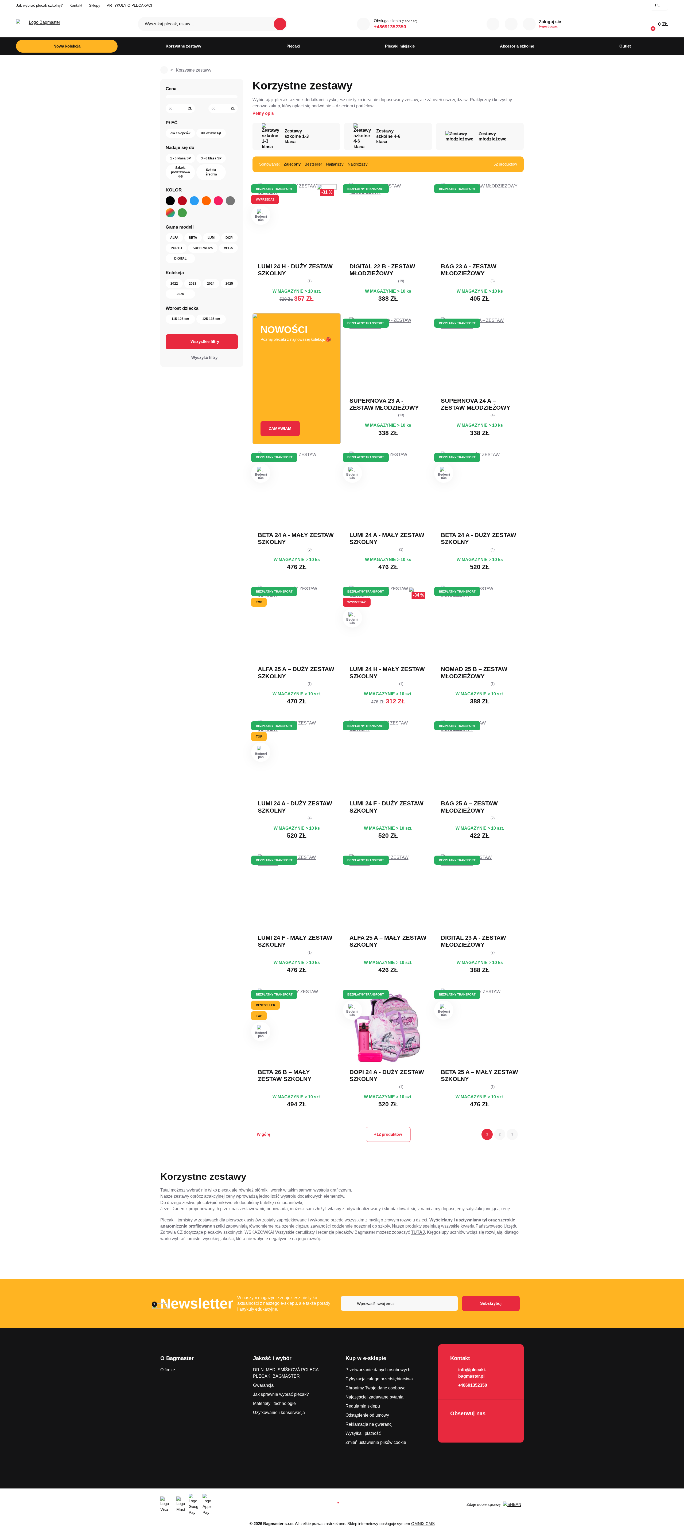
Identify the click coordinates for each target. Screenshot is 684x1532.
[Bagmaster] (42, 24)
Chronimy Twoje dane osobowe (375, 1388)
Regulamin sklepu (362, 1406)
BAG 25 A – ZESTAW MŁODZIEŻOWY (469, 807)
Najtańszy (335, 164)
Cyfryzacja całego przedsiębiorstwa (379, 1379)
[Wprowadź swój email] (399, 1303)
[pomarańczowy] (206, 200)
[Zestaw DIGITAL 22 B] (388, 221)
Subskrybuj (491, 1303)
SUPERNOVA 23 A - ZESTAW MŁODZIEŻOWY (384, 404)
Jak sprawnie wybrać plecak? (281, 1394)
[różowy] (218, 200)
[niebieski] (194, 200)
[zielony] (182, 212)
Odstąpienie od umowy (367, 1415)
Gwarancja (263, 1385)
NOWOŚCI (284, 329)
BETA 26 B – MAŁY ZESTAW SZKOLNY (285, 1075)
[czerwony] (182, 200)
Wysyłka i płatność (363, 1433)
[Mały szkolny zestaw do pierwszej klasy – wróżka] (388, 893)
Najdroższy (358, 164)
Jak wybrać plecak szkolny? (39, 5)
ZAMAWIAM (280, 428)
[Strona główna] (164, 70)
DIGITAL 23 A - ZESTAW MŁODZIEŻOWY (473, 941)
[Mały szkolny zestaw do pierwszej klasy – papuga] (479, 1027)
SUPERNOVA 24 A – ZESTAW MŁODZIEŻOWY (475, 404)
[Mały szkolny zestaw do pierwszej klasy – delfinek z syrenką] (388, 490)
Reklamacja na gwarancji (369, 1424)
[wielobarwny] (170, 212)
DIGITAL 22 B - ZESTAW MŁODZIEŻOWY (382, 270)
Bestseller (313, 164)
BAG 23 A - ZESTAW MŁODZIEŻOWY (468, 270)
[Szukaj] (280, 24)
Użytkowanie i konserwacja (279, 1412)
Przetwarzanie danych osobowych (377, 1370)
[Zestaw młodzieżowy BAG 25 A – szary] (479, 758)
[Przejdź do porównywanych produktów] (493, 24)
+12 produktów (388, 1134)
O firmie (167, 1370)
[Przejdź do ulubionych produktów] (511, 24)
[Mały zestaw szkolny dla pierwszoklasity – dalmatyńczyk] (296, 490)
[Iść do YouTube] (471, 1427)
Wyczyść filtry (204, 357)
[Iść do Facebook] (455, 1427)
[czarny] (170, 200)
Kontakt (75, 5)
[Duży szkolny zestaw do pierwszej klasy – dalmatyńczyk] (479, 490)
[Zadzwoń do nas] (363, 24)
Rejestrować (548, 26)
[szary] (230, 200)
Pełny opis (263, 113)
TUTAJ (418, 1232)
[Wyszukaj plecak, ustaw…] (212, 24)
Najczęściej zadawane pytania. (375, 1397)
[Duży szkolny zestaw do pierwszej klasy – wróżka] (296, 624)
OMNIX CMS (423, 1523)
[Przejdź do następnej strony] (521, 1134)
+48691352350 (390, 26)
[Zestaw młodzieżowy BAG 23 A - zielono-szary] (479, 221)
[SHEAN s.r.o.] (513, 1504)
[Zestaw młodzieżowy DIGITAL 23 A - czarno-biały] (479, 893)
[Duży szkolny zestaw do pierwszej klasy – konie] (388, 1027)
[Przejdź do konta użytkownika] (529, 24)
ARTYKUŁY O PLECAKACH (130, 5)
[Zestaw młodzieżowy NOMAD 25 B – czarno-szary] (479, 624)
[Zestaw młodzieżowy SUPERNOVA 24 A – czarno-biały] (479, 356)
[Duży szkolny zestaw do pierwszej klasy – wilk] (388, 758)
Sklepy (94, 5)
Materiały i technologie (274, 1403)
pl (657, 5)
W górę (263, 1134)
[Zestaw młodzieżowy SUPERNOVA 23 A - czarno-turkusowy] (388, 356)
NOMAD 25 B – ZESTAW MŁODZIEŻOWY (474, 672)
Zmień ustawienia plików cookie (375, 1442)
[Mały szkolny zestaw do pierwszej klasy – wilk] (296, 893)
